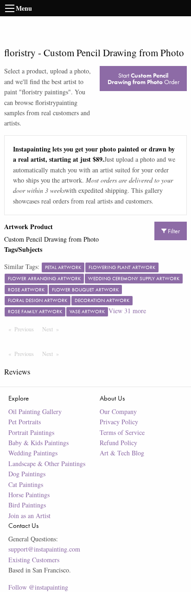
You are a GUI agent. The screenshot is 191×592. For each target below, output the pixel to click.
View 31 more (127, 310)
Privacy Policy (119, 421)
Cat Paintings (25, 484)
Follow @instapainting (38, 587)
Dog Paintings (26, 473)
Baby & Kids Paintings (38, 442)
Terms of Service (122, 432)
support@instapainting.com (44, 549)
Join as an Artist (29, 515)
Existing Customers (33, 559)
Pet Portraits (24, 421)
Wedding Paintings (32, 452)
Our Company (118, 411)
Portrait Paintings (31, 432)
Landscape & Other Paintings (46, 463)
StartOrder (143, 78)
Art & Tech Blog (122, 452)
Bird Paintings (27, 504)
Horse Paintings (29, 494)
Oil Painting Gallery (35, 411)
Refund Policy (118, 442)
